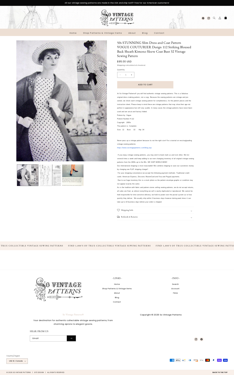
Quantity (121, 70)
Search (175, 284)
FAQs (175, 293)
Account (175, 288)
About (117, 293)
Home (117, 284)
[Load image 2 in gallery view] (50, 175)
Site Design (39, 372)
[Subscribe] (71, 338)
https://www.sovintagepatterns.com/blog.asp (134, 148)
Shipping (121, 65)
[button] (214, 18)
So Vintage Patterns (22, 372)
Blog (117, 297)
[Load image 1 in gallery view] (27, 175)
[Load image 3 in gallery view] (72, 175)
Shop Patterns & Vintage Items (117, 288)
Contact (117, 302)
